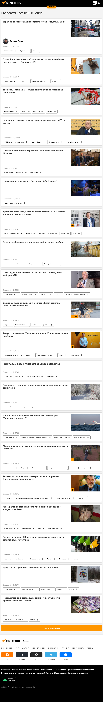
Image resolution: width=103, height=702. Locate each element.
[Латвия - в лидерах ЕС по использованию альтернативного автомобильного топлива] (85, 544)
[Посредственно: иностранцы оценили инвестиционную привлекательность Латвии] (85, 604)
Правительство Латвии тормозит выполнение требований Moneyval (33, 152)
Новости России (36, 142)
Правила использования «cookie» (80, 669)
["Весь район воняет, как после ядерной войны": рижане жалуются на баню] (85, 513)
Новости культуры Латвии (13, 203)
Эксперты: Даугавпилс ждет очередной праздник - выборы (33, 242)
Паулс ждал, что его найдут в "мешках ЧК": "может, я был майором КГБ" (33, 274)
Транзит (65, 648)
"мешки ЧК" (44, 294)
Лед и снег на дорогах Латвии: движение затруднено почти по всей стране (35, 386)
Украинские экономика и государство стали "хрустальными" (34, 21)
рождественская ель (55, 468)
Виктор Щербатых (33, 376)
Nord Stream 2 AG (60, 437)
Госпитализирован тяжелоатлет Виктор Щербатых (31, 363)
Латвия (17, 376)
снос (54, 81)
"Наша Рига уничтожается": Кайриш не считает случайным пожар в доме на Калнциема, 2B (33, 61)
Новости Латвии (9, 81)
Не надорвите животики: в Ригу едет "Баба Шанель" (30, 181)
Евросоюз (62, 559)
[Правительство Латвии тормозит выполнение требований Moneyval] (85, 157)
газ (34, 51)
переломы (50, 376)
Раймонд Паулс (27, 294)
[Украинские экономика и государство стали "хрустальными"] (85, 28)
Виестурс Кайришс (38, 81)
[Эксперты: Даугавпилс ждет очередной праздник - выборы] (85, 249)
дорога (34, 407)
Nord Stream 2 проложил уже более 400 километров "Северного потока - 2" (30, 417)
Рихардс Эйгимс (50, 264)
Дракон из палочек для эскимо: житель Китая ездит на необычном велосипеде (31, 304)
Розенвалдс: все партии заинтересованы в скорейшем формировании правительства (31, 478)
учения (63, 233)
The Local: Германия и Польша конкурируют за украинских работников (33, 91)
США (61, 355)
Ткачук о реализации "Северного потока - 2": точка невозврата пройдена (35, 335)
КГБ (56, 294)
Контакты (14, 669)
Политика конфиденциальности (53, 669)
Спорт (6, 376)
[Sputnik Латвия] (12, 5)
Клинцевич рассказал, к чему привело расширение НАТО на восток (34, 121)
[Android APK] (8, 680)
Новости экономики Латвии (13, 172)
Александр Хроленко (46, 233)
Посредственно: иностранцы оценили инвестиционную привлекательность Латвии (31, 599)
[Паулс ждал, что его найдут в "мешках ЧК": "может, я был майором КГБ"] (85, 279)
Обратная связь (60, 673)
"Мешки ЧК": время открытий (75, 294)
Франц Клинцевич (72, 142)
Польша (23, 111)
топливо (76, 559)
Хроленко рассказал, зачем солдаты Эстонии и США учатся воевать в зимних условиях (34, 213)
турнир (85, 468)
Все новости (7, 648)
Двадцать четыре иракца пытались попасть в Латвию (30, 567)
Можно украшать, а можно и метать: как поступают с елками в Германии (35, 447)
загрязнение (26, 528)
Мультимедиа (20, 325)
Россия (71, 589)
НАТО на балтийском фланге (14, 142)
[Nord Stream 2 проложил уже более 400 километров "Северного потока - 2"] (85, 422)
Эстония (29, 233)
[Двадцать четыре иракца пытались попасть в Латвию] (85, 574)
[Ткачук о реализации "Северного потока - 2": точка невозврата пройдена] (85, 340)
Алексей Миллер (79, 437)
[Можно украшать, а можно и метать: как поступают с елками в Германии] (85, 453)
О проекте (5, 669)
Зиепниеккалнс (53, 528)
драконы (46, 325)
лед (23, 407)
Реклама (49, 673)
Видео (6, 325)
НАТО (74, 233)
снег (45, 407)
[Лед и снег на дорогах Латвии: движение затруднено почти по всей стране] (85, 392)
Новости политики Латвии (13, 264)
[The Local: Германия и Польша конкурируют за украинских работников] (85, 96)
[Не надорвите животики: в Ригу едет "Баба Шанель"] (85, 188)
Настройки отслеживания (78, 673)
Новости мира (9, 111)
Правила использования (29, 669)
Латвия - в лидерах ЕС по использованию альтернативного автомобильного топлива (33, 538)
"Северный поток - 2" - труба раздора (17, 355)
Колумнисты (8, 51)
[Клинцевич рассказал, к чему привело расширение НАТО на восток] (85, 127)
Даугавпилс (33, 264)
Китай (34, 325)
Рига (23, 81)
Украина (22, 51)
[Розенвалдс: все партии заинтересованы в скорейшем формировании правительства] (85, 483)
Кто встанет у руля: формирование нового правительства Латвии (26, 498)
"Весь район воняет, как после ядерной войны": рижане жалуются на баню (32, 508)
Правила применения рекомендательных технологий (23, 673)
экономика (34, 172)
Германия (36, 111)
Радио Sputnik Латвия (11, 233)
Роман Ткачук (74, 355)
